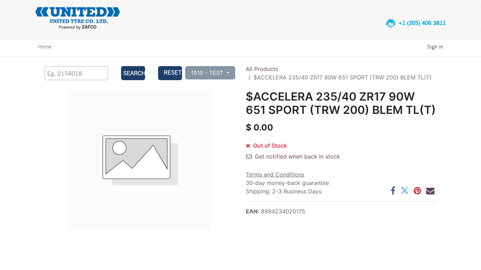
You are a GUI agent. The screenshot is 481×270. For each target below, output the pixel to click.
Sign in (435, 46)
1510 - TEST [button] (208, 72)
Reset (173, 72)
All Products (262, 68)
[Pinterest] (417, 190)
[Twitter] (404, 190)
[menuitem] (45, 46)
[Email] (430, 190)
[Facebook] (393, 190)
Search (134, 73)
